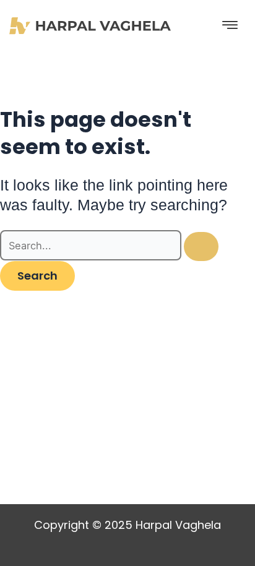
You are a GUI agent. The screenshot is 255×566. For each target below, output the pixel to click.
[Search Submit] (201, 246)
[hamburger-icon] (230, 25)
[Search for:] (109, 246)
